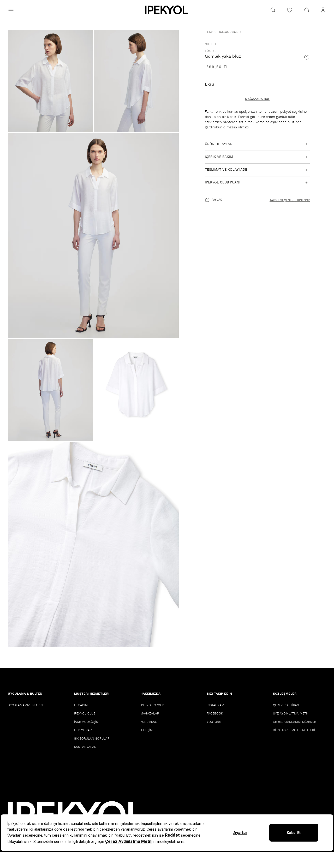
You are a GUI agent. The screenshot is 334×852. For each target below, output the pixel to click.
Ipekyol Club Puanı (222, 182)
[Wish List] (290, 10)
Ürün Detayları (219, 144)
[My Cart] (306, 10)
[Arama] (273, 10)
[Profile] (323, 10)
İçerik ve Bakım (219, 157)
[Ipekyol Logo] (167, 9)
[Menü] (11, 10)
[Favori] (306, 57)
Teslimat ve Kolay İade (226, 169)
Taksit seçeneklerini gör (290, 200)
